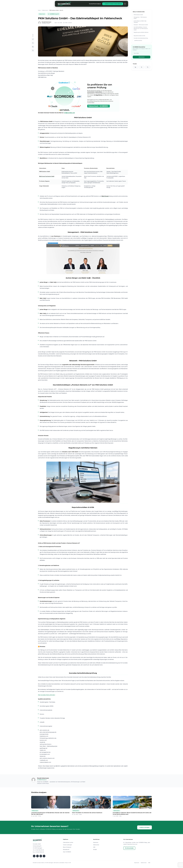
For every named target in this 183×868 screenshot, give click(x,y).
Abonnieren (142, 57)
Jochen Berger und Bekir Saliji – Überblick (140, 21)
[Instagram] (40, 856)
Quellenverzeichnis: (138, 40)
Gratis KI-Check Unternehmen (113, 3)
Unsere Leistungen (67, 844)
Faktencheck (45, 10)
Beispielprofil (66, 849)
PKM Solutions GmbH (138, 14)
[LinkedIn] (32, 46)
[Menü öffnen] (125, 3)
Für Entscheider (129, 848)
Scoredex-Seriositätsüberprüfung (141, 38)
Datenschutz (96, 844)
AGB (94, 847)
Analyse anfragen (144, 827)
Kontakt (95, 849)
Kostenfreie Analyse (95, 3)
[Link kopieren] (32, 50)
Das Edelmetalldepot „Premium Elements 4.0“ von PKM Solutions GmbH (141, 28)
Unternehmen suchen (68, 842)
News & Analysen (67, 847)
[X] (32, 43)
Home (39, 10)
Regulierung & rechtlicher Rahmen (141, 32)
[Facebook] (32, 39)
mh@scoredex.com (69, 113)
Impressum (95, 842)
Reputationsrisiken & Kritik (139, 35)
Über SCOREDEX (67, 851)
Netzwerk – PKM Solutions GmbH (141, 24)
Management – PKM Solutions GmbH (140, 17)
